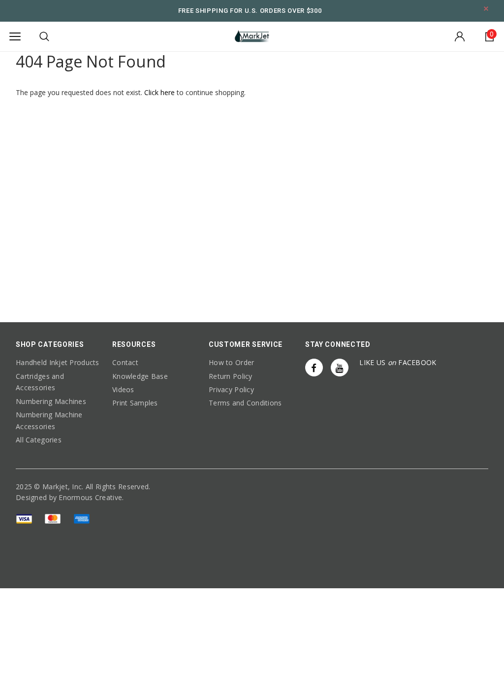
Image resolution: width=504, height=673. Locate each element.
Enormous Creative (90, 497)
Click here (160, 92)
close (486, 8)
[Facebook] (314, 367)
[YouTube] (339, 367)
